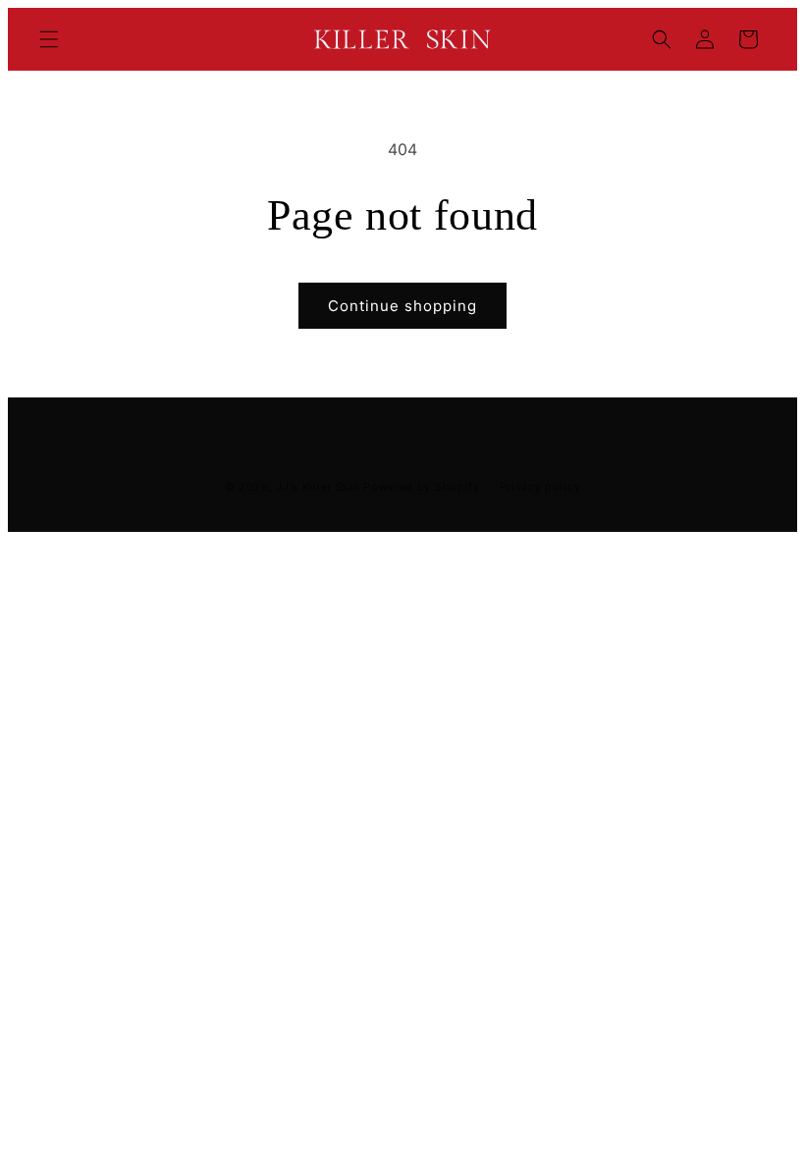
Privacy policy (540, 487)
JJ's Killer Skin (317, 487)
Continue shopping (402, 305)
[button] (49, 39)
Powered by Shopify (421, 487)
